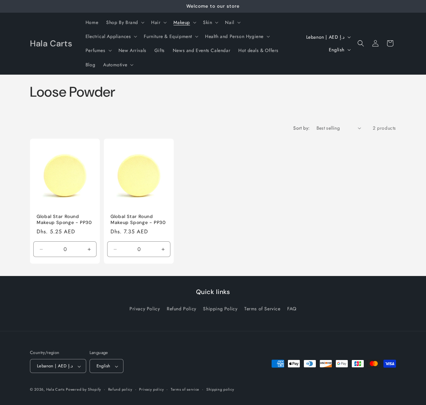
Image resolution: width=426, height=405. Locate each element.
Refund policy (120, 389)
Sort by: (301, 128)
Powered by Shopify (83, 389)
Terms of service (185, 389)
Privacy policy (151, 389)
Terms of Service (262, 308)
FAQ (292, 308)
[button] (124, 22)
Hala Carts (55, 389)
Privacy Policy (144, 308)
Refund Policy (181, 308)
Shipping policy (220, 389)
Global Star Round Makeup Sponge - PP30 (64, 219)
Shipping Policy (220, 308)
